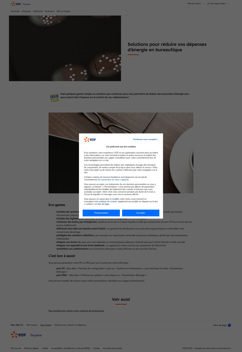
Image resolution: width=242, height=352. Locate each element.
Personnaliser (101, 213)
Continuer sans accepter (145, 139)
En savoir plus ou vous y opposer (113, 179)
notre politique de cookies (105, 201)
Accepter (140, 213)
